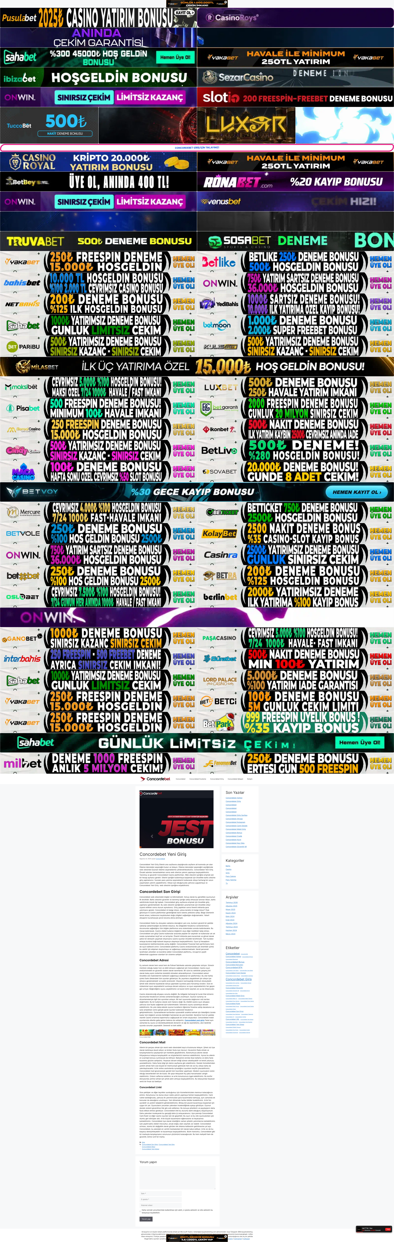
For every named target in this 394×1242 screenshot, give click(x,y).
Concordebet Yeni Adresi (150, 1149)
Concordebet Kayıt (233, 840)
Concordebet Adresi (234, 798)
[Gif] (197, 366)
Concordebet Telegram (247, 1014)
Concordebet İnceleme (198, 779)
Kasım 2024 (231, 913)
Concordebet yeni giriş (194, 1020)
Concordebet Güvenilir (234, 988)
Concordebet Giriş (217, 779)
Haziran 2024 (231, 930)
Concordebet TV (230, 1017)
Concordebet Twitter (240, 1017)
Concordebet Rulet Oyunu (232, 1006)
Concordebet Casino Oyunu (233, 975)
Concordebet (180, 779)
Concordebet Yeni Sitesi (235, 1025)
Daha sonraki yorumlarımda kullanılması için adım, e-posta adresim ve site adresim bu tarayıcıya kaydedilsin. (177, 1211)
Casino (228, 869)
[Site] (98, 261)
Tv (227, 883)
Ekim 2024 (230, 916)
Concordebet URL (232, 1019)
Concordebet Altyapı (234, 819)
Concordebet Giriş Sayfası (236, 815)
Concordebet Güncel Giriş (232, 985)
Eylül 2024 (230, 920)
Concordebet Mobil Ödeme (245, 998)
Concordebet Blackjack (232, 959)
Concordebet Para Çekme (247, 1001)
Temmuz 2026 (232, 902)
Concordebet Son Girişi (150, 1144)
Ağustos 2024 (231, 923)
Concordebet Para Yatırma (232, 1001)
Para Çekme (231, 876)
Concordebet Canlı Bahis (232, 970)
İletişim (249, 779)
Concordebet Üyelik (234, 836)
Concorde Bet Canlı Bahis (246, 970)
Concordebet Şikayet (235, 779)
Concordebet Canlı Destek (236, 826)
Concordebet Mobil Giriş (236, 829)
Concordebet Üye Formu (232, 1030)
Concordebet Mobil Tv (231, 998)
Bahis (228, 866)
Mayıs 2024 (230, 934)
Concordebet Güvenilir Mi (236, 847)
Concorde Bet (244, 954)
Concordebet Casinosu (247, 975)
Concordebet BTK (234, 967)
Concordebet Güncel (246, 983)
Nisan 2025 (230, 909)
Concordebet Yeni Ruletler (245, 1022)
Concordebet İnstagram (235, 822)
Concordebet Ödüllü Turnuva (233, 1027)
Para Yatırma (231, 880)
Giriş (143, 1142)
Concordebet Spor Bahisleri (233, 1014)
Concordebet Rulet (233, 1004)
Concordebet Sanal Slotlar (247, 1006)
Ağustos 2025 (231, 906)
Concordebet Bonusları (234, 965)
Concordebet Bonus (234, 833)
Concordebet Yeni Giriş (167, 1144)
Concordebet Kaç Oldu (235, 843)
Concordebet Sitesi (148, 1147)
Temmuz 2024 (232, 927)
